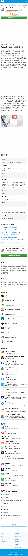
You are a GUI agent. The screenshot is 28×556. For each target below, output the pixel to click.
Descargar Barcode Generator (8, 242)
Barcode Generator (15, 8)
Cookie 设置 (18, 547)
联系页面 (22, 284)
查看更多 (14, 525)
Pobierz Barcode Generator (8, 229)
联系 (2, 536)
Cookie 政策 (18, 536)
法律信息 (17, 541)
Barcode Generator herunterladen (9, 232)
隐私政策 (17, 539)
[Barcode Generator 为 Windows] (3, 9)
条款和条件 (17, 533)
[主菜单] (26, 1)
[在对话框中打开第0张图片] (12, 121)
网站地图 (3, 541)
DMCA (16, 544)
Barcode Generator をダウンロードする (11, 239)
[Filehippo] (5, 1)
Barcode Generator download (8, 234)
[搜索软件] (23, 1)
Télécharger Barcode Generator (9, 237)
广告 (2, 539)
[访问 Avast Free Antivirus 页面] (14, 14)
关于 (2, 533)
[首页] (1, 5)
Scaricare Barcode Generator (8, 227)
